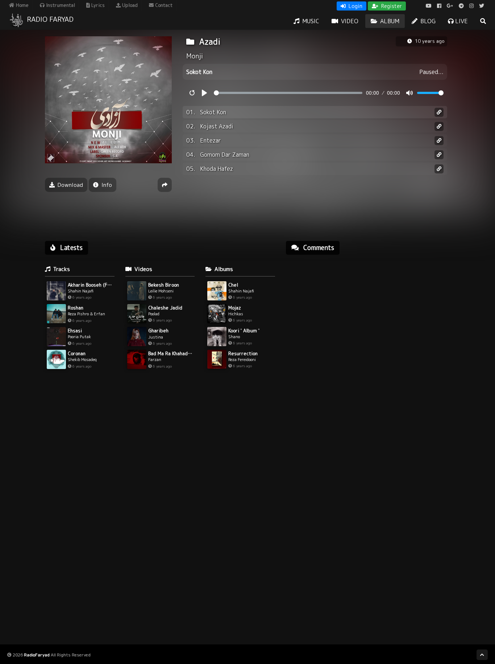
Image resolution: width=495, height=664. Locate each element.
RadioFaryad (37, 655)
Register (391, 6)
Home (21, 5)
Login (354, 6)
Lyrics (97, 5)
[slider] (288, 93)
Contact (163, 5)
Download (69, 185)
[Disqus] (366, 352)
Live (461, 21)
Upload (129, 5)
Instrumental (60, 5)
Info (106, 185)
